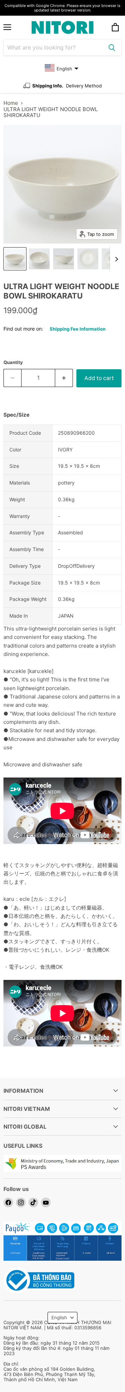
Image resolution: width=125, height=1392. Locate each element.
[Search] (111, 47)
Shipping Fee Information (78, 329)
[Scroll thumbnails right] (115, 259)
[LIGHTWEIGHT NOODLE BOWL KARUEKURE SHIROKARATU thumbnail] (88, 259)
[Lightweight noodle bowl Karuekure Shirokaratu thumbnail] (15, 259)
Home (10, 103)
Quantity (13, 362)
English (59, 1317)
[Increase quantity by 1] (64, 378)
